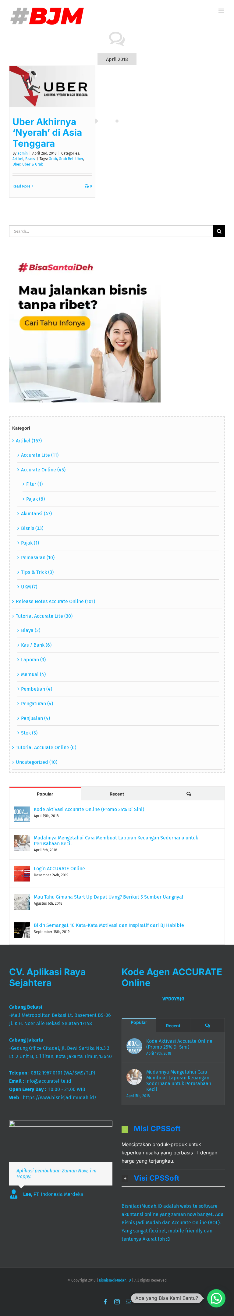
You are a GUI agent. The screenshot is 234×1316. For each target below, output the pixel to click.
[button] (173, 1129)
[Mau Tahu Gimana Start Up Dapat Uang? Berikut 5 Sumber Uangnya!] (22, 898)
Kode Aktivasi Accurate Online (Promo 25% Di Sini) (89, 809)
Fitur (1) (34, 484)
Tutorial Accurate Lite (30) (44, 616)
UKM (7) (29, 587)
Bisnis (30, 159)
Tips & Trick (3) (37, 572)
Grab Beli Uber (71, 159)
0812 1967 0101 (46, 1073)
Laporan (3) (33, 660)
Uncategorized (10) (36, 762)
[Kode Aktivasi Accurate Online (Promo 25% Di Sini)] (22, 811)
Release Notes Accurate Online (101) (55, 601)
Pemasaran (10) (38, 557)
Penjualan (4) (35, 718)
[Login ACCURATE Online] (22, 870)
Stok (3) (29, 733)
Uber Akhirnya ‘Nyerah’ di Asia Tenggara (47, 132)
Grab (53, 159)
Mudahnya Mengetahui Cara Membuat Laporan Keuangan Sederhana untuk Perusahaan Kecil (116, 840)
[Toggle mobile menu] (221, 11)
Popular (45, 793)
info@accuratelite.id (48, 1081)
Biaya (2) (30, 630)
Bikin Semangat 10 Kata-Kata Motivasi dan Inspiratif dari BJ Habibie (109, 925)
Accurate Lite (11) (39, 455)
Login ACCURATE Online (59, 868)
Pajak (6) (35, 499)
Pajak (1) (30, 543)
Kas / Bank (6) (36, 645)
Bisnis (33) (32, 528)
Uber (16, 164)
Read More (21, 186)
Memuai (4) (33, 674)
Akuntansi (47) (36, 514)
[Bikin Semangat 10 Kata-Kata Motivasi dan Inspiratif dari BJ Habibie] (22, 926)
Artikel (17, 159)
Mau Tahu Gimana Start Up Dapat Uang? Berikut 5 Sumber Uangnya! (108, 897)
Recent (117, 793)
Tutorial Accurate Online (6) (46, 747)
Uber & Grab (32, 164)
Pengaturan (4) (37, 703)
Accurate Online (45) (43, 470)
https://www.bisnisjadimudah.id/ (60, 1097)
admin (22, 153)
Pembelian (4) (36, 689)
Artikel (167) (29, 441)
